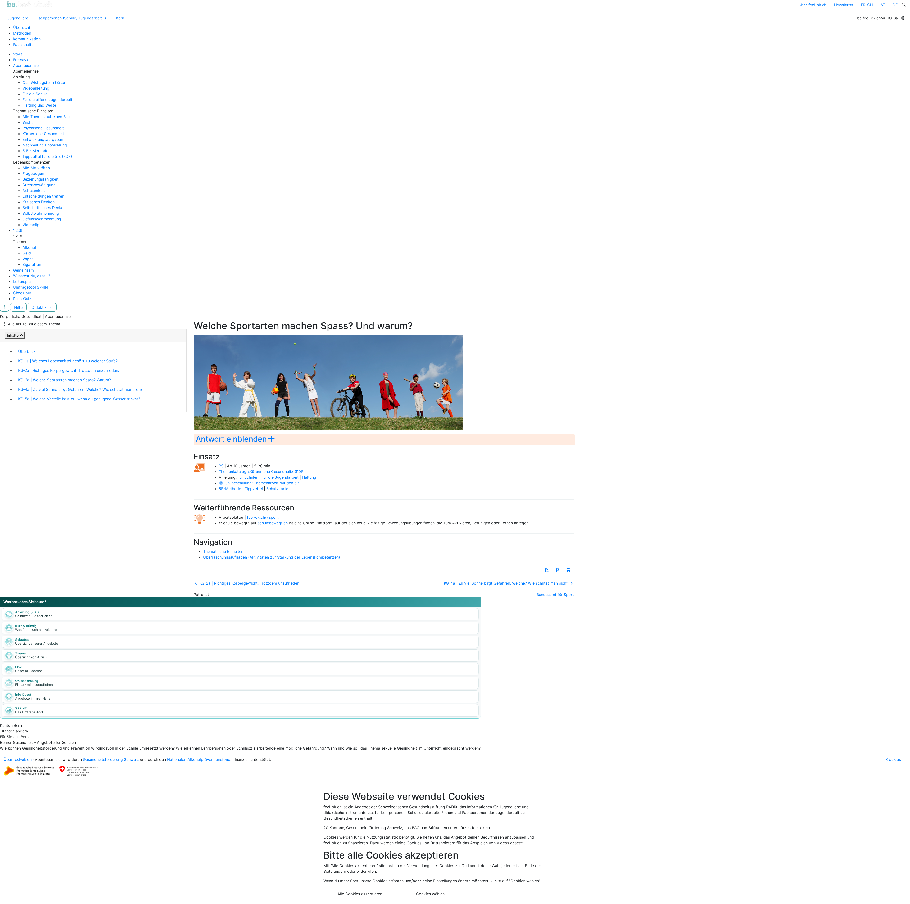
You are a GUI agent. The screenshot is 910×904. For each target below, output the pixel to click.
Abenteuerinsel (26, 65)
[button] (547, 570)
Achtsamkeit (34, 190)
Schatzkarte (277, 488)
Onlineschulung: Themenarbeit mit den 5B (261, 483)
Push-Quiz (22, 298)
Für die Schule (35, 93)
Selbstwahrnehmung (41, 213)
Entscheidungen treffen (43, 196)
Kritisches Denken (39, 202)
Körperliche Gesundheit (43, 133)
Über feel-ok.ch (812, 4)
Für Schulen (248, 477)
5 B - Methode (35, 150)
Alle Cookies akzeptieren (359, 893)
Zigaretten (32, 264)
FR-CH (867, 4)
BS (221, 465)
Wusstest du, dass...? (31, 275)
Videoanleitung (36, 88)
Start (17, 54)
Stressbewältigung (39, 184)
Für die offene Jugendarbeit (47, 99)
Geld (27, 253)
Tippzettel (254, 488)
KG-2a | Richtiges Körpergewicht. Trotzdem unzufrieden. (68, 370)
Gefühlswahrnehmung (42, 219)
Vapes (28, 258)
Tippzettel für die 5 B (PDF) (47, 156)
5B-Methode (230, 488)
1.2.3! (17, 230)
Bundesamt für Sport (555, 594)
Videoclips (32, 224)
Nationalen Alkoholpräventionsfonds (199, 759)
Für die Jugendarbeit (280, 477)
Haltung (309, 477)
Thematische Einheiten (223, 551)
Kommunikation (27, 38)
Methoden (22, 33)
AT (882, 4)
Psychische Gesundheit (43, 128)
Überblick (27, 351)
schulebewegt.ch (273, 523)
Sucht (28, 122)
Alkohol (29, 247)
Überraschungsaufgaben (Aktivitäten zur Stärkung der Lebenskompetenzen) (271, 557)
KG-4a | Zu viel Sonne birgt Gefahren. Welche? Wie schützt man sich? (80, 389)
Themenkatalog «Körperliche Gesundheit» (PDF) (262, 471)
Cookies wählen (430, 893)
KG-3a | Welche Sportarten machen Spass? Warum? (64, 379)
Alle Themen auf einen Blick (47, 116)
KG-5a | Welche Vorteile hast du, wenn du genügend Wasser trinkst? (79, 398)
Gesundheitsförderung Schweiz (111, 759)
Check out (22, 293)
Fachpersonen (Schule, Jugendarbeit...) (71, 18)
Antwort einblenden (231, 439)
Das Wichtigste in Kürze (44, 82)
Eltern (119, 18)
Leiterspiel (22, 281)
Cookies (893, 759)
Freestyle (21, 59)
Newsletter (843, 4)
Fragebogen (33, 173)
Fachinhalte (23, 44)
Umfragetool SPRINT (31, 287)
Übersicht (21, 27)
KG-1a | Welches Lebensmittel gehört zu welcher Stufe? (68, 361)
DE (895, 4)
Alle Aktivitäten (36, 167)
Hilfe (18, 307)
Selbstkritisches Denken (44, 207)
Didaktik (40, 307)
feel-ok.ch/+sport (263, 517)
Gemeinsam (23, 270)
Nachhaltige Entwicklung (45, 145)
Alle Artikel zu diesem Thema (34, 324)
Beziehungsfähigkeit (41, 179)
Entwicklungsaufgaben (43, 139)
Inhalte (13, 335)
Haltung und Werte (39, 105)
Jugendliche (18, 18)
